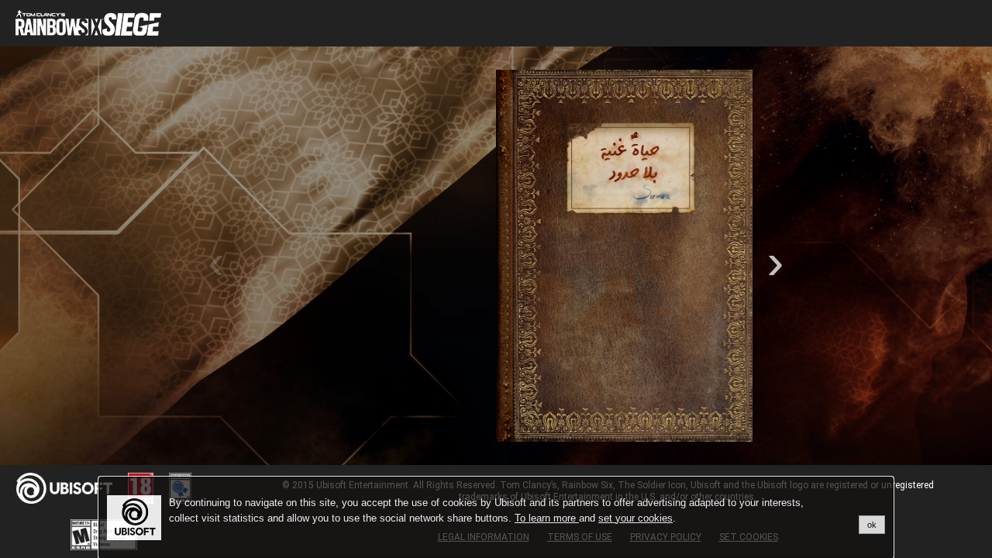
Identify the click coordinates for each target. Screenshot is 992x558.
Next (775, 255)
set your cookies (635, 518)
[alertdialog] (496, 517)
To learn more (547, 518)
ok (872, 524)
